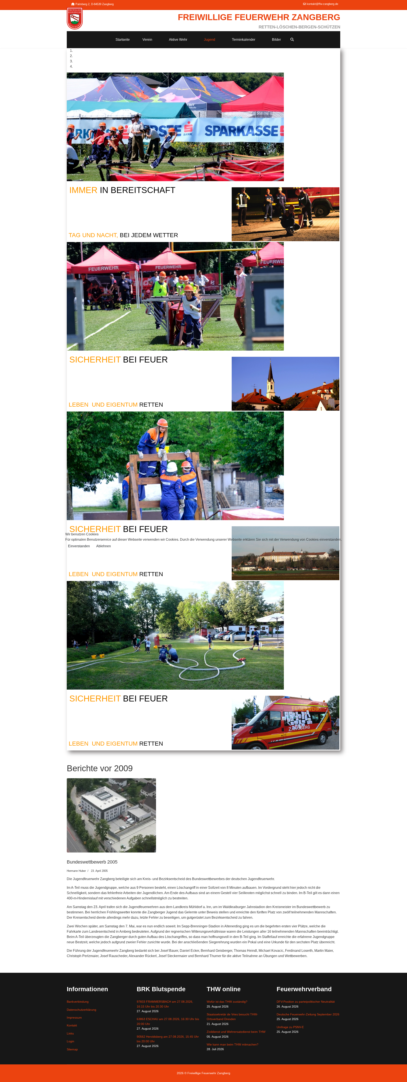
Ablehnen (103, 546)
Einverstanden (79, 546)
